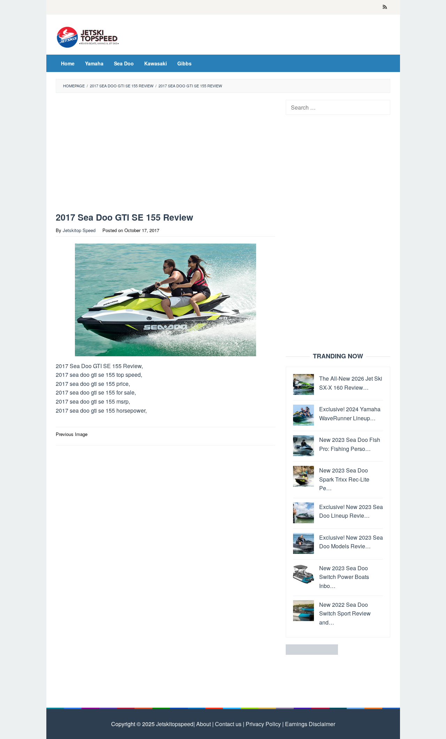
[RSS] (384, 7)
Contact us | (229, 724)
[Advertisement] (165, 154)
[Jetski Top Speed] (88, 36)
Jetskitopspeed (174, 724)
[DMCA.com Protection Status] (312, 649)
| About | (203, 724)
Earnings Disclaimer (309, 724)
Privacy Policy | (264, 724)
